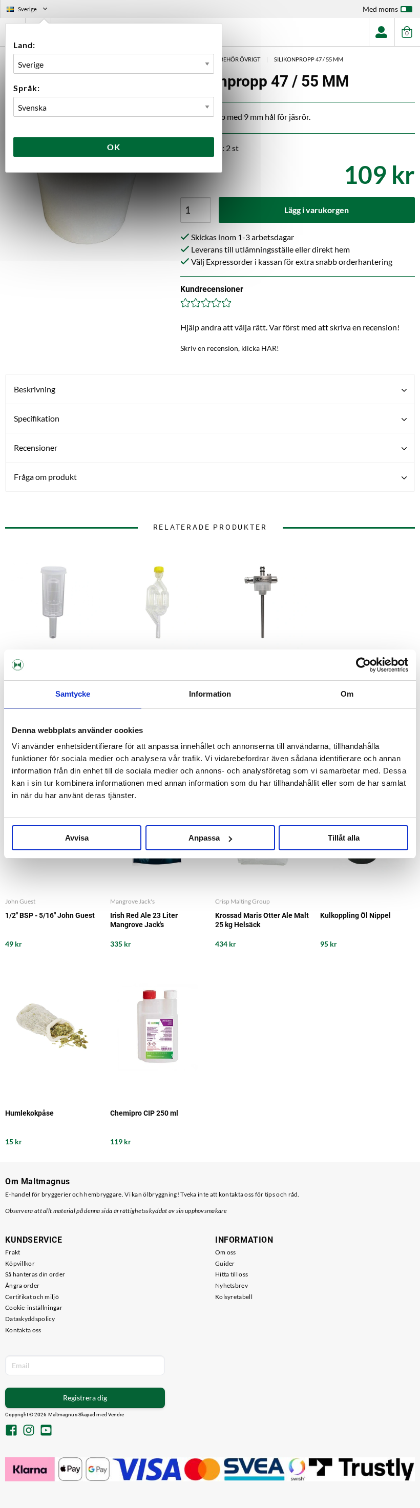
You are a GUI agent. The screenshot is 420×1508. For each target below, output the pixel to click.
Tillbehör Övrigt (234, 59)
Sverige (31, 10)
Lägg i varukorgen (316, 210)
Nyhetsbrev (231, 1285)
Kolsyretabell (234, 1297)
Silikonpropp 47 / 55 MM (308, 59)
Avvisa (77, 837)
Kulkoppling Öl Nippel (355, 915)
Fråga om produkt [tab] (45, 476)
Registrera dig (85, 1397)
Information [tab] (210, 693)
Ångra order (22, 1285)
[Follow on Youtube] (46, 1431)
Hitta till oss (231, 1274)
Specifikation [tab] (36, 418)
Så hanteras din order (35, 1274)
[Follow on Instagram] (28, 1431)
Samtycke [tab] (73, 693)
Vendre (116, 1414)
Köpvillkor (20, 1263)
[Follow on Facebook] (11, 1431)
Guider (225, 1263)
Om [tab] (347, 693)
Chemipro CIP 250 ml (144, 1113)
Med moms (380, 9)
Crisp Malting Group (242, 901)
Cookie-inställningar (33, 1307)
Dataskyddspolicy (30, 1319)
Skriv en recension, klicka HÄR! (229, 348)
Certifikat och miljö (32, 1297)
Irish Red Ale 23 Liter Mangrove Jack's (144, 920)
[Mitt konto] (381, 32)
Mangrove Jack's (132, 901)
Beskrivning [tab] (34, 389)
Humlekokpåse (29, 1113)
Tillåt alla (344, 837)
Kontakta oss (23, 1330)
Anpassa (204, 837)
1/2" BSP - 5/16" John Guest (50, 915)
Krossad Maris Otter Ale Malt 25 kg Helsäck (262, 920)
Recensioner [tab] (35, 447)
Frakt (12, 1252)
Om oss (225, 1252)
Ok (113, 147)
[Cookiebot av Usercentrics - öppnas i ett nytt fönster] (363, 665)
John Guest (20, 901)
